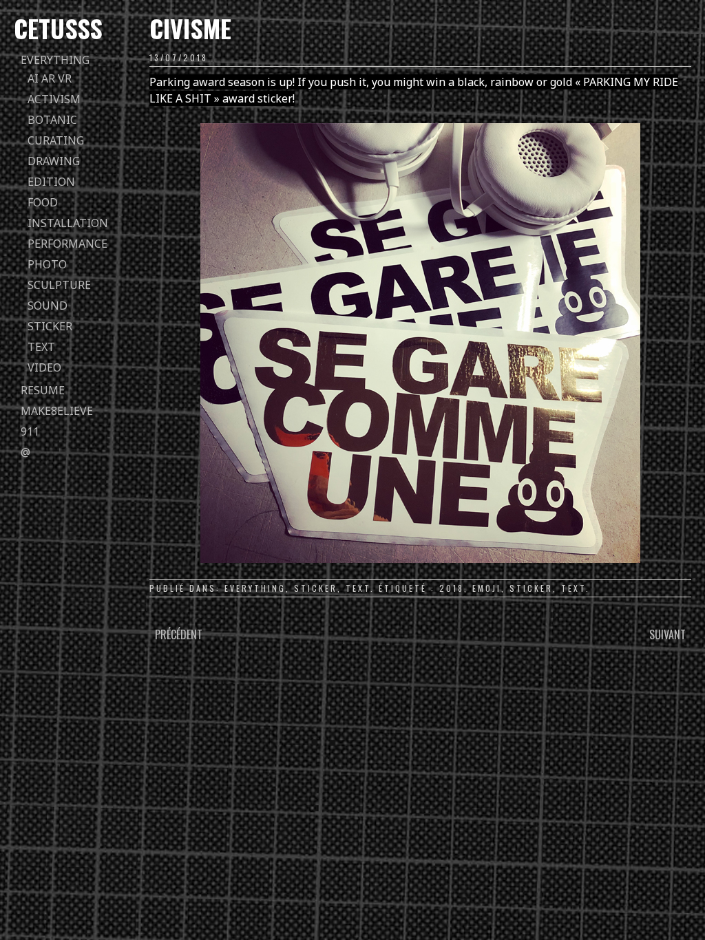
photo (47, 264)
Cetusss (58, 28)
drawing (54, 161)
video (44, 367)
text (41, 346)
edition (51, 181)
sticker (50, 326)
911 (30, 431)
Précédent (178, 634)
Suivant (667, 634)
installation (68, 223)
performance (67, 243)
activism (54, 99)
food (43, 202)
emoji (486, 588)
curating (56, 140)
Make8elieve (57, 410)
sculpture (59, 284)
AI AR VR (50, 78)
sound (47, 305)
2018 (451, 588)
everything (55, 59)
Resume (43, 390)
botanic (52, 119)
